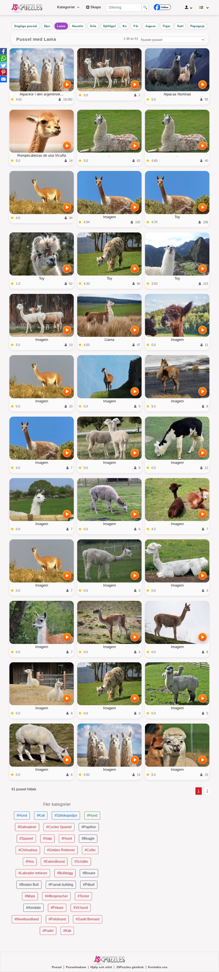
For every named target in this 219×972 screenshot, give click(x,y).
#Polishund (57, 919)
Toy (177, 217)
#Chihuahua (27, 850)
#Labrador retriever (32, 873)
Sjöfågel (109, 26)
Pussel (57, 967)
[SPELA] (67, 84)
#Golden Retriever (61, 850)
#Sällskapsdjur (66, 815)
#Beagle (88, 838)
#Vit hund (80, 907)
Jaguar (150, 26)
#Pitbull (89, 884)
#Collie (90, 850)
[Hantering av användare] (188, 7)
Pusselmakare (76, 967)
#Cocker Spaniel (59, 827)
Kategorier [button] (67, 7)
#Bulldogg (65, 873)
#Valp (47, 838)
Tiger (166, 26)
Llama (109, 340)
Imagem (109, 217)
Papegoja (197, 26)
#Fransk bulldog (61, 884)
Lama (61, 26)
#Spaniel (26, 838)
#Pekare (57, 907)
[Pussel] (27, 7)
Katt (180, 26)
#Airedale (33, 907)
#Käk (67, 931)
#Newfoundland (27, 919)
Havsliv (77, 26)
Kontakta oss (157, 967)
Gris (93, 26)
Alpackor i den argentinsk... (42, 94)
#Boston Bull (29, 884)
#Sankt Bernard (87, 919)
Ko (125, 26)
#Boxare (89, 873)
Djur (47, 26)
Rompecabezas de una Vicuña (41, 155)
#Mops (30, 896)
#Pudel (48, 931)
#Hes (30, 861)
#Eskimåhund (54, 861)
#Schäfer (81, 861)
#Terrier (83, 896)
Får (135, 26)
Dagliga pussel (25, 26)
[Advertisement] (162, 832)
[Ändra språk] (204, 7)
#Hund (22, 815)
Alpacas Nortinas (177, 94)
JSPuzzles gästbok (130, 967)
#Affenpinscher (56, 896)
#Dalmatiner (27, 827)
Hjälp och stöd (101, 967)
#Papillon (88, 827)
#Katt (41, 815)
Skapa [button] (95, 7)
